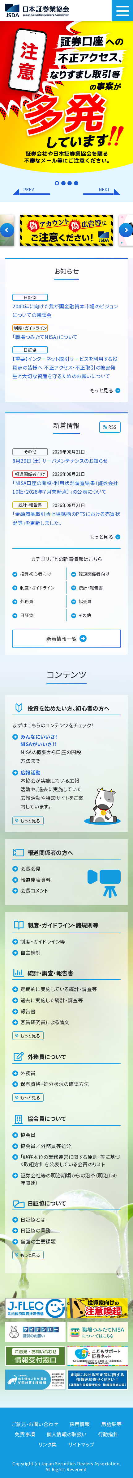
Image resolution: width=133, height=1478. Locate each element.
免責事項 (25, 1434)
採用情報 (80, 1424)
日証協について (47, 1203)
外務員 (26, 601)
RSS (112, 427)
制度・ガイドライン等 (42, 941)
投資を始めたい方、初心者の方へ (69, 708)
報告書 (28, 1011)
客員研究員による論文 (45, 1022)
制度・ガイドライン (37, 588)
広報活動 (30, 772)
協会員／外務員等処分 (45, 1146)
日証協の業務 (35, 1230)
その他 (85, 615)
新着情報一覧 (61, 638)
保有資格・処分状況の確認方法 (54, 1083)
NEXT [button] (104, 189)
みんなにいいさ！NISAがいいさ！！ (39, 740)
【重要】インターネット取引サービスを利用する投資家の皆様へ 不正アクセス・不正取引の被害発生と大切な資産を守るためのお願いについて (65, 367)
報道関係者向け (94, 574)
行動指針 (108, 1434)
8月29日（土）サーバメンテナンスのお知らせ (60, 460)
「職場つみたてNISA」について (45, 336)
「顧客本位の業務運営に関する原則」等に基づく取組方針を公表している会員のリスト (70, 1160)
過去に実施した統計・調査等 (51, 1000)
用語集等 (111, 1424)
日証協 (26, 615)
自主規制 (30, 952)
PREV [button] (28, 189)
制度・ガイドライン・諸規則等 (63, 925)
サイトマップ (81, 1444)
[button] (57, 183)
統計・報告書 (91, 588)
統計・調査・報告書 (50, 973)
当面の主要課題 (38, 1241)
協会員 (85, 601)
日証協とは (32, 1219)
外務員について (47, 1057)
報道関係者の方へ (50, 852)
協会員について (47, 1118)
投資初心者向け (35, 574)
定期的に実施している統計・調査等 (58, 989)
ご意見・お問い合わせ (34, 1424)
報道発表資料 (35, 879)
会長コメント (34, 890)
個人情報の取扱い (66, 1434)
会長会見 (30, 868)
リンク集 (47, 1444)
